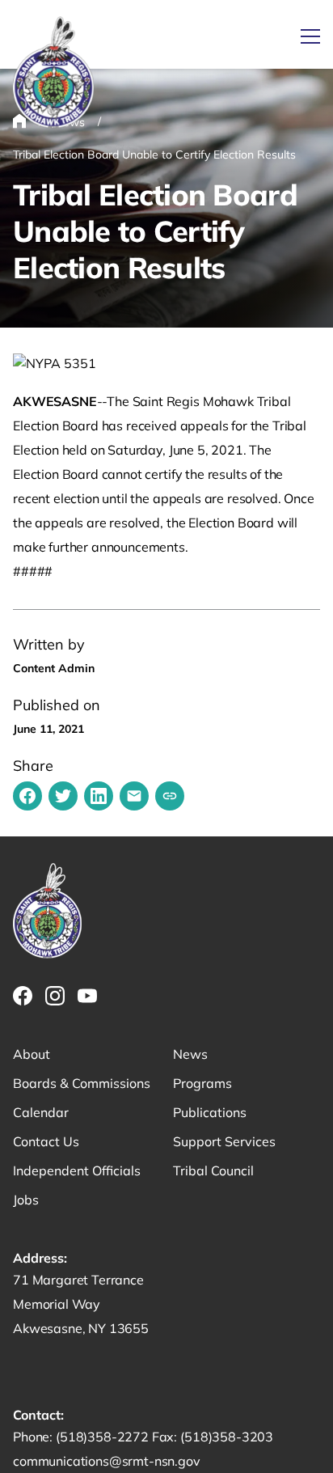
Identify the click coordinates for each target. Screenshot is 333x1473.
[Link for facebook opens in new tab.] (22, 995)
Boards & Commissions (81, 1083)
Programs (202, 1083)
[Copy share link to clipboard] (170, 796)
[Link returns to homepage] (53, 73)
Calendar (41, 1112)
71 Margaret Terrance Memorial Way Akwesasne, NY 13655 (81, 1304)
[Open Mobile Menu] (310, 36)
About (31, 1054)
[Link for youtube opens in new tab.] (87, 995)
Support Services (224, 1141)
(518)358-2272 (104, 1437)
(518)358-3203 (226, 1437)
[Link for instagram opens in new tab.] (55, 995)
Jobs (26, 1200)
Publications (210, 1112)
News (190, 1054)
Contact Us (46, 1141)
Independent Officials (77, 1170)
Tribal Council (213, 1170)
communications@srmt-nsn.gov (106, 1461)
